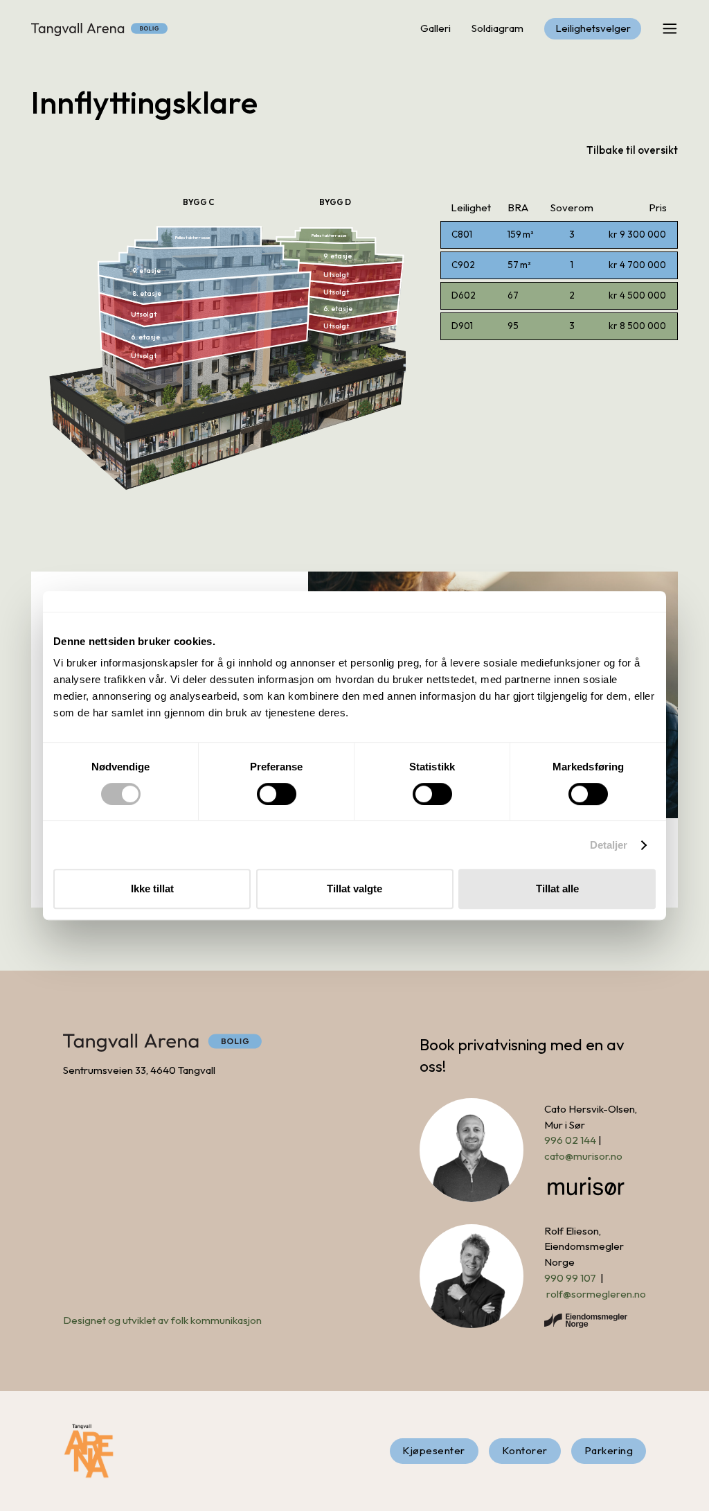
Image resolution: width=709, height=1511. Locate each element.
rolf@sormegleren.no (596, 1293)
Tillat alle (557, 888)
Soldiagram (497, 28)
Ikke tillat (152, 888)
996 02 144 (570, 1140)
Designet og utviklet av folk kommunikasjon (162, 1320)
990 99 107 (570, 1277)
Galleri (435, 28)
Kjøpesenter (433, 1450)
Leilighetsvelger (593, 28)
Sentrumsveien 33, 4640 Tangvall (139, 1070)
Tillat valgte (354, 888)
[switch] (276, 794)
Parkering (609, 1450)
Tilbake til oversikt (632, 150)
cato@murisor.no (583, 1156)
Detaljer (609, 845)
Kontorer (525, 1450)
